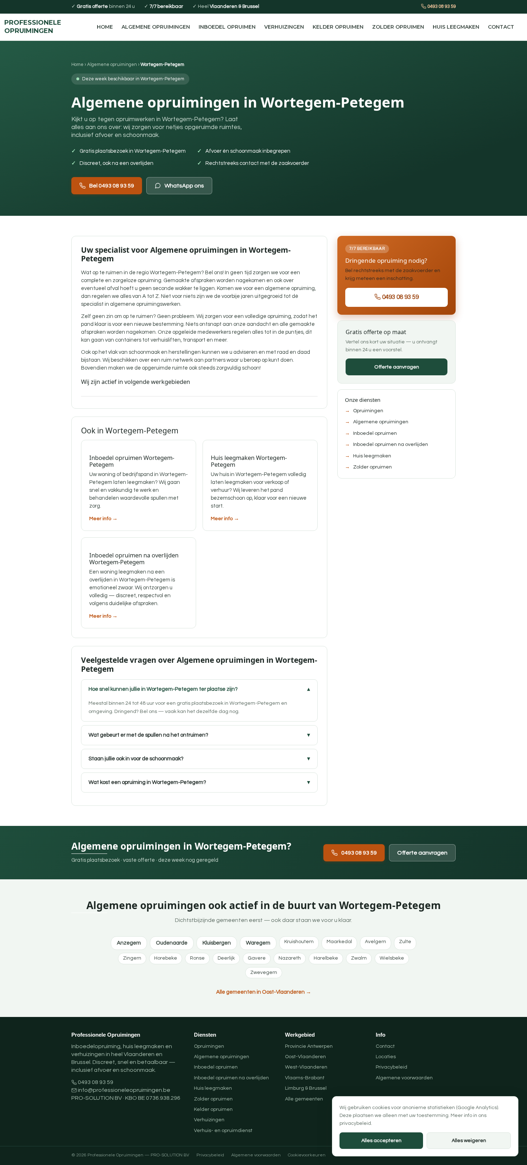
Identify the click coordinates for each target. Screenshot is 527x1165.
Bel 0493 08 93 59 (111, 186)
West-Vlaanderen (306, 1067)
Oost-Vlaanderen (305, 1056)
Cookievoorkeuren (307, 1155)
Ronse (197, 958)
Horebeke (165, 958)
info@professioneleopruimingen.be (124, 1090)
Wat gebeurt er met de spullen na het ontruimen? (148, 735)
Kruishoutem (299, 941)
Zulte (405, 941)
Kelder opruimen (338, 26)
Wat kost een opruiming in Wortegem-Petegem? (147, 782)
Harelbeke (326, 958)
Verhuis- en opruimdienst (223, 1130)
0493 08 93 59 (441, 6)
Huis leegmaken (456, 26)
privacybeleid (355, 1123)
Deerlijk (226, 958)
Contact (501, 26)
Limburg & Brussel (306, 1088)
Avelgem (375, 941)
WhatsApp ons (184, 186)
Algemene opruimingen (156, 26)
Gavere (257, 958)
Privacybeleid (391, 1067)
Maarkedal (339, 941)
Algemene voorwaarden (404, 1077)
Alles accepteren (381, 1140)
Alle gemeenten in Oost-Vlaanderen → (263, 992)
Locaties (386, 1056)
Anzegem (129, 943)
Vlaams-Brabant (304, 1077)
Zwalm (359, 958)
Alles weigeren (469, 1140)
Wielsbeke (392, 958)
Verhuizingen (284, 26)
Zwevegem (263, 972)
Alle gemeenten (304, 1099)
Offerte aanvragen (396, 366)
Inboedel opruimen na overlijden (390, 444)
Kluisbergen (217, 943)
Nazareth (290, 958)
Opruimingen (368, 410)
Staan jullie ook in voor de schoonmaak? (136, 758)
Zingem (132, 958)
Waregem (258, 943)
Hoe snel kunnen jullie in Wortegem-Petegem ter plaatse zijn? (163, 689)
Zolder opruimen (398, 26)
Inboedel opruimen (227, 26)
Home (105, 26)
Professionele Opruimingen (32, 27)
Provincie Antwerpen (309, 1046)
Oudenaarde (171, 943)
